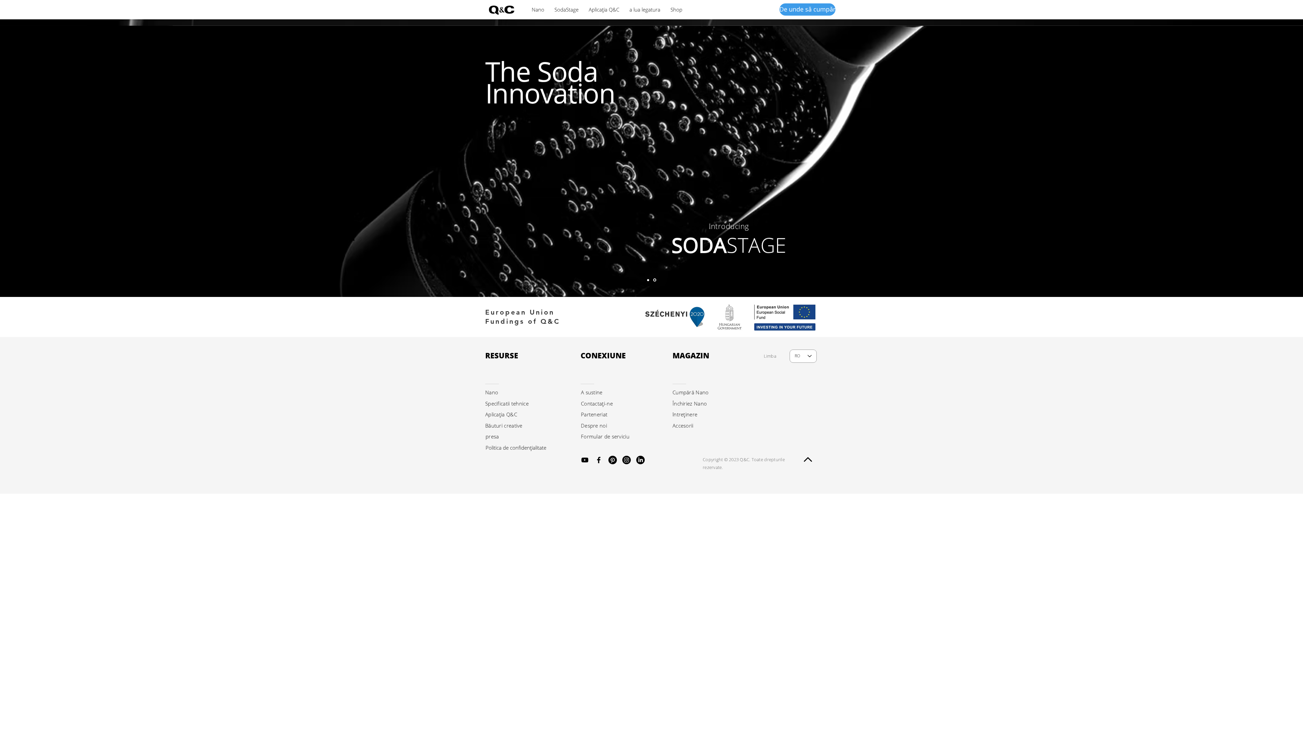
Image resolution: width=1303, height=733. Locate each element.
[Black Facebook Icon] (598, 460)
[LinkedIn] (640, 460)
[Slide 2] (648, 280)
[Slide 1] (654, 280)
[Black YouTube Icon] (585, 460)
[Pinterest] (612, 460)
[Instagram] (626, 460)
